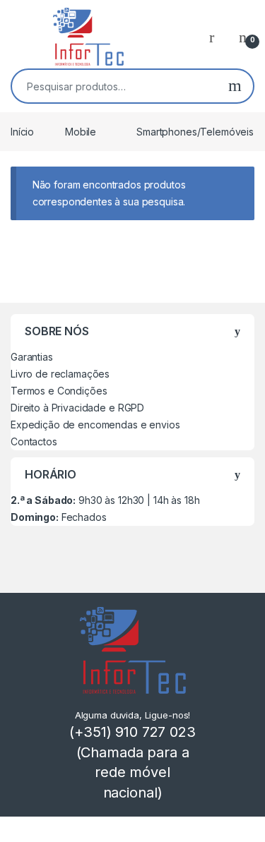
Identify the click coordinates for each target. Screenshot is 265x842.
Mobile (80, 132)
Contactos (34, 441)
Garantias (32, 357)
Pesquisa (235, 86)
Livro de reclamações (60, 374)
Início (22, 132)
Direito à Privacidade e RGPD (77, 408)
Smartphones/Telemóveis (195, 132)
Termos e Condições (59, 391)
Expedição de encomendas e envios (95, 425)
